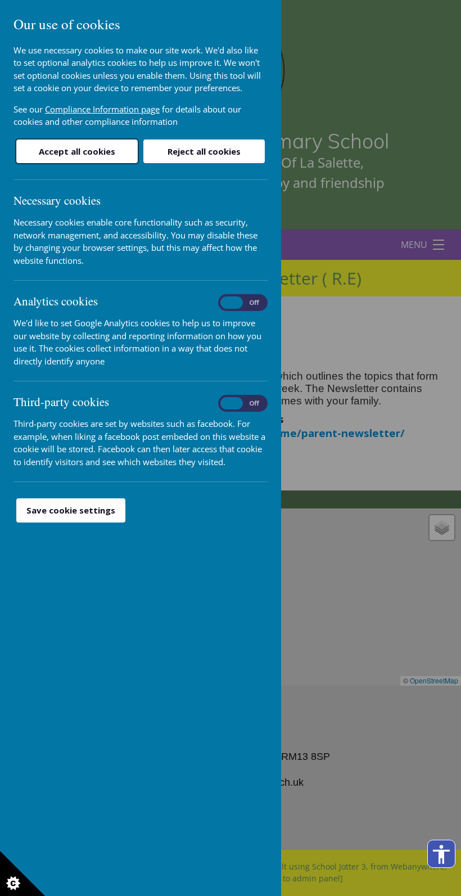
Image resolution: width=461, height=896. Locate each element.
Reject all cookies (204, 151)
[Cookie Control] (22, 873)
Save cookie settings (70, 510)
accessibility (441, 854)
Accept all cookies (77, 151)
